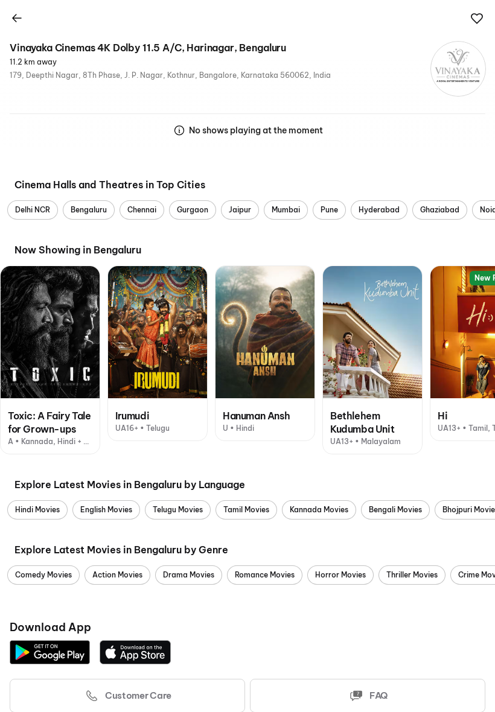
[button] (476, 18)
